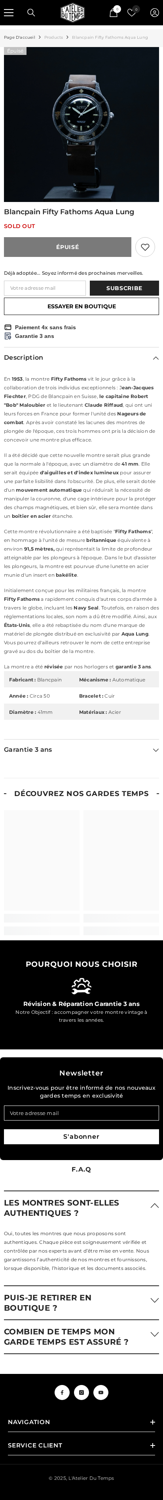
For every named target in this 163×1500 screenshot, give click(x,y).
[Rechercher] (31, 12)
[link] (42, 918)
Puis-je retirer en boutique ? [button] (47, 1303)
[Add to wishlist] (145, 247)
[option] (81, 124)
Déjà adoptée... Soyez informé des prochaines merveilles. (73, 273)
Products (53, 37)
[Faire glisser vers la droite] (149, 1001)
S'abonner (81, 1136)
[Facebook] (62, 1392)
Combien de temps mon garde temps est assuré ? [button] (66, 1337)
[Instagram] (81, 1392)
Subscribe (124, 288)
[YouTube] (100, 1392)
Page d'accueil (19, 37)
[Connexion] (154, 12)
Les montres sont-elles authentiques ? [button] (61, 1208)
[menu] (8, 12)
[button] (81, 1208)
